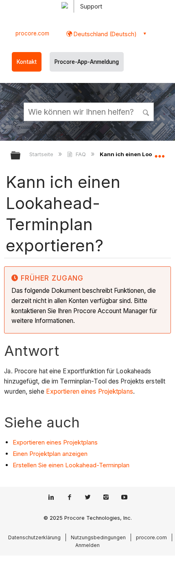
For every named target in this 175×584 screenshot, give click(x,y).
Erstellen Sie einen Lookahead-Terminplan (71, 465)
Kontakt (27, 62)
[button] (146, 111)
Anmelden (87, 545)
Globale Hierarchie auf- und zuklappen (20, 156)
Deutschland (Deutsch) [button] (104, 34)
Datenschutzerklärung (34, 537)
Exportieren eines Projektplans (89, 391)
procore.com (32, 33)
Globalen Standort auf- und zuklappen (159, 153)
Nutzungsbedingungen (98, 537)
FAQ (80, 154)
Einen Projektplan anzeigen (50, 454)
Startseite (42, 154)
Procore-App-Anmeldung (87, 62)
